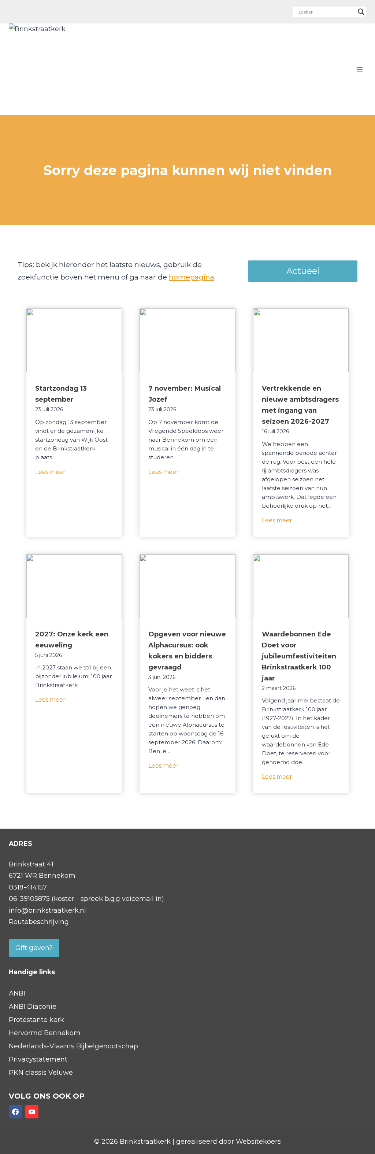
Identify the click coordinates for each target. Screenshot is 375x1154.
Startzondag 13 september (61, 393)
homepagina (191, 277)
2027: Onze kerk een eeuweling (71, 639)
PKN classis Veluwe (41, 1073)
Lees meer (50, 473)
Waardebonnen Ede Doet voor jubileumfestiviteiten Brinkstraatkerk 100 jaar (299, 656)
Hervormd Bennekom (45, 1033)
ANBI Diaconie (32, 1007)
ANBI (17, 993)
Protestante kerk (36, 1020)
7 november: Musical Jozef (184, 393)
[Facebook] (15, 1111)
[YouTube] (31, 1111)
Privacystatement (38, 1059)
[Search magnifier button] (361, 12)
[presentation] (74, 340)
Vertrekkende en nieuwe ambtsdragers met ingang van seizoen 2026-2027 (300, 405)
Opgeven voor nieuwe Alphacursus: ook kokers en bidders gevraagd (187, 650)
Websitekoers (258, 1141)
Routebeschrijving (39, 922)
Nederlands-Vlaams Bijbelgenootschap (73, 1046)
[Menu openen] (359, 69)
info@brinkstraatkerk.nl (47, 910)
